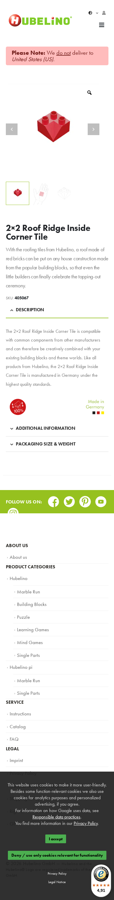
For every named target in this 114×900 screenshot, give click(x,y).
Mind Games (28, 635)
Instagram (13, 511)
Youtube (101, 500)
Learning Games (30, 624)
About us (17, 556)
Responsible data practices (56, 817)
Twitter (69, 500)
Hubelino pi (20, 658)
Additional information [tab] (45, 428)
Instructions (19, 702)
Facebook (53, 500)
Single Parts (27, 647)
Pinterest (85, 500)
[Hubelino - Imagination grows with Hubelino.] (40, 20)
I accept (56, 838)
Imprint (15, 745)
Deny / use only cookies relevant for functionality (57, 855)
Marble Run (27, 589)
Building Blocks (30, 600)
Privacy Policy (21, 757)
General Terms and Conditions (35, 768)
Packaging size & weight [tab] (45, 444)
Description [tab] (30, 310)
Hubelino (17, 576)
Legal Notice (57, 882)
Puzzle (22, 612)
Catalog (17, 713)
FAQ (14, 725)
